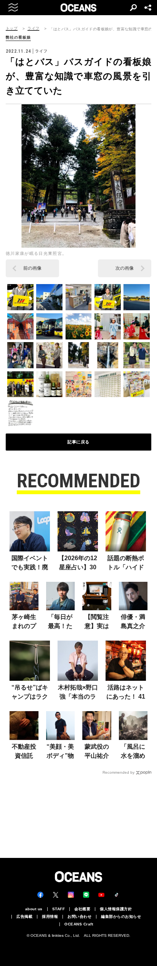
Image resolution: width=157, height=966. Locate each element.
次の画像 (124, 268)
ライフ (33, 28)
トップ (12, 28)
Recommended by (119, 772)
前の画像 (32, 268)
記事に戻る (78, 442)
